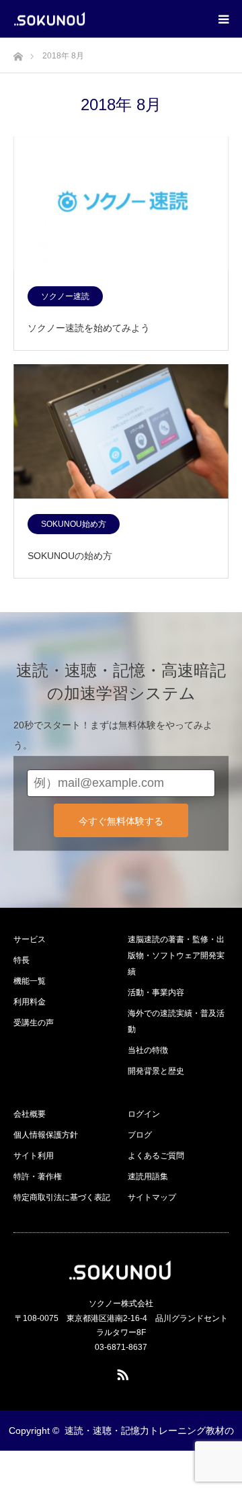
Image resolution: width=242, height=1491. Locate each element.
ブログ (140, 1135)
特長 (21, 960)
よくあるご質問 (156, 1155)
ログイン (144, 1114)
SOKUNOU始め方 (73, 524)
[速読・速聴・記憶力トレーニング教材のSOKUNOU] (86, 19)
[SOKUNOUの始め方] (121, 432)
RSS (121, 1372)
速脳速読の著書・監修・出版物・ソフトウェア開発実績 (176, 955)
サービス (29, 939)
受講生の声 (33, 1022)
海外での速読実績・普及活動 (176, 1021)
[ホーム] (17, 53)
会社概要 (29, 1114)
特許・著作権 (37, 1176)
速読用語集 (148, 1176)
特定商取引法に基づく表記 (61, 1197)
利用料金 (29, 1002)
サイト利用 (33, 1155)
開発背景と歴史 (156, 1071)
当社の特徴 (148, 1050)
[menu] (223, 19)
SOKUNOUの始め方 (70, 555)
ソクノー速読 (65, 296)
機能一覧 (29, 981)
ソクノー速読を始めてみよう (89, 328)
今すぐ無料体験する (121, 821)
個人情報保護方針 (45, 1135)
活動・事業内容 (156, 992)
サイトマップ (152, 1197)
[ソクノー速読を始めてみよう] (121, 204)
